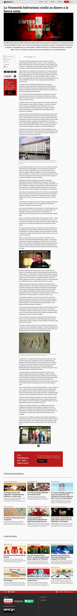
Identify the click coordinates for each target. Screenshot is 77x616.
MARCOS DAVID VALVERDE (35, 544)
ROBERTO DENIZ (10, 544)
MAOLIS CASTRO (47, 506)
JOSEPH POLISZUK (10, 56)
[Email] (11, 72)
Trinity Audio (30, 56)
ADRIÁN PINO (14, 481)
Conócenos (59, 1)
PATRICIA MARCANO (40, 506)
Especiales (52, 1)
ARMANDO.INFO (57, 481)
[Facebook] (8, 72)
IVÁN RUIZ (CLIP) (63, 544)
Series (46, 1)
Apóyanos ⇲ (42, 461)
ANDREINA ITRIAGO (34, 481)
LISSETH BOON (9, 567)
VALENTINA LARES (10, 506)
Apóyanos (66, 1)
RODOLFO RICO (9, 481)
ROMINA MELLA (63, 506)
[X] (5, 72)
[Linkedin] (15, 72)
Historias (41, 1)
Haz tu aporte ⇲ (10, 92)
